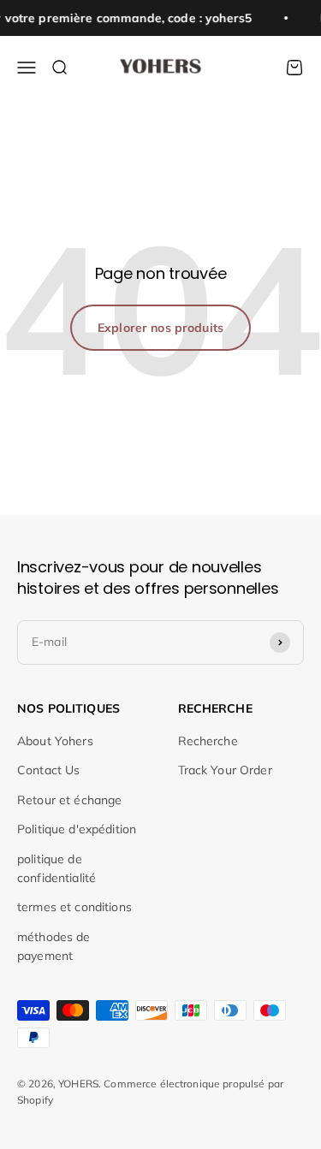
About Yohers (55, 741)
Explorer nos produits (160, 327)
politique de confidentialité (56, 868)
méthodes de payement (54, 946)
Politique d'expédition (76, 829)
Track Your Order (225, 770)
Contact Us (48, 770)
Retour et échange (69, 800)
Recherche (208, 741)
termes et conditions (74, 907)
